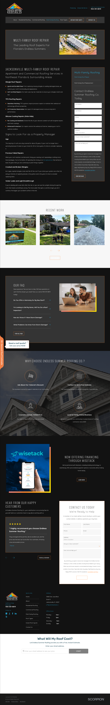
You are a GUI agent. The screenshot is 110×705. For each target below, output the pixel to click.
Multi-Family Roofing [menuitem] (52, 20)
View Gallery (55, 258)
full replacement (48, 160)
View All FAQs (19, 333)
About (27, 601)
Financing (73, 8)
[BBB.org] (9, 613)
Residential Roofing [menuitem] (25, 20)
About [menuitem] (15, 20)
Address (77, 130)
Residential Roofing (32, 605)
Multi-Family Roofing (32, 614)
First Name (78, 104)
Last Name (78, 111)
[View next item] (58, 250)
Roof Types (29, 618)
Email (76, 124)
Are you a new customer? (82, 137)
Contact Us (91, 20)
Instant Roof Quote (31, 623)
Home (27, 596)
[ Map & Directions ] (52, 605)
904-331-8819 (96, 9)
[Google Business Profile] (6, 613)
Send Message (80, 176)
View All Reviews (44, 558)
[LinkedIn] (16, 613)
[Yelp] (6, 617)
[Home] (14, 8)
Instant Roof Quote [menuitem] (76, 20)
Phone (77, 117)
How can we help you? (81, 143)
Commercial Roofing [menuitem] (38, 20)
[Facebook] (12, 613)
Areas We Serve (82, 8)
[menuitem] (88, 78)
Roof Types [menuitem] (63, 20)
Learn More (81, 480)
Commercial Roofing (32, 610)
